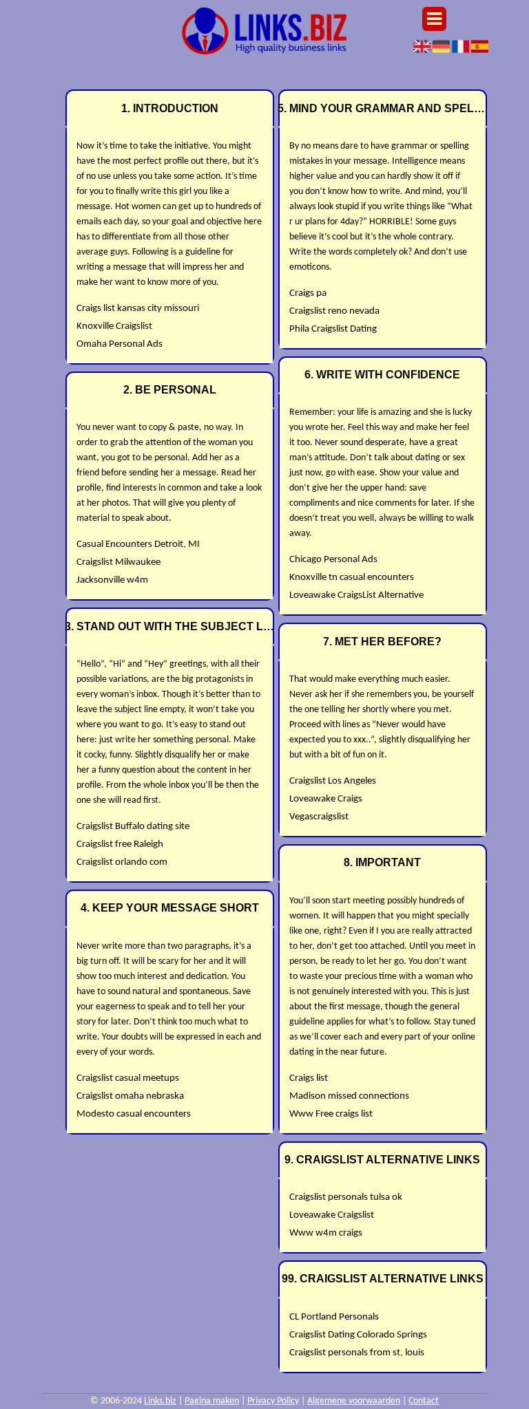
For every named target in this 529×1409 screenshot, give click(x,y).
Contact (423, 1401)
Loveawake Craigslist (331, 1215)
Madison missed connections (349, 1096)
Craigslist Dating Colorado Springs (358, 1335)
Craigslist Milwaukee (118, 562)
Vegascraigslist (319, 817)
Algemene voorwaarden (353, 1401)
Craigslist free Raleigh (119, 844)
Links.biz (160, 1401)
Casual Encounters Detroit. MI (138, 544)
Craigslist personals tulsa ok (345, 1197)
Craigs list (308, 1078)
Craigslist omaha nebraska (130, 1096)
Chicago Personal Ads (333, 560)
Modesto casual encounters (133, 1114)
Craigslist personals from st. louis (356, 1353)
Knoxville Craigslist (114, 326)
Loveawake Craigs (325, 799)
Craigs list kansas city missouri (137, 308)
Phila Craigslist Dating (333, 329)
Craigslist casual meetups (127, 1078)
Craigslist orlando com (121, 862)
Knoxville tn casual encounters (351, 577)
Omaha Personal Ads (119, 344)
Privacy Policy (273, 1401)
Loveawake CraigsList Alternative (356, 595)
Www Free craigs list (331, 1114)
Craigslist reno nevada (334, 311)
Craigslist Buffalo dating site (132, 826)
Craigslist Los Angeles (332, 781)
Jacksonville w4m (112, 580)
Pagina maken (212, 1401)
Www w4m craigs (325, 1233)
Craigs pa (307, 293)
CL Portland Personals (334, 1317)
